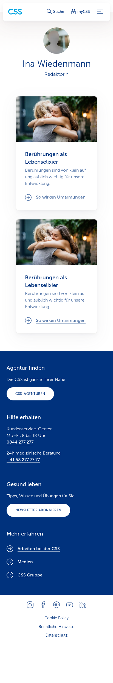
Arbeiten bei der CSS (39, 548)
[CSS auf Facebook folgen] (43, 604)
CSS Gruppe (30, 575)
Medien (25, 561)
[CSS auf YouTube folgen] (69, 604)
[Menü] (100, 12)
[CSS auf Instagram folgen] (30, 604)
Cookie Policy (56, 618)
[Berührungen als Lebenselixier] (56, 153)
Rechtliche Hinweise (56, 627)
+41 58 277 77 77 (23, 459)
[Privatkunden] (15, 12)
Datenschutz (56, 635)
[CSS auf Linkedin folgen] (83, 604)
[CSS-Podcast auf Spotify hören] (56, 604)
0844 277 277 (20, 442)
